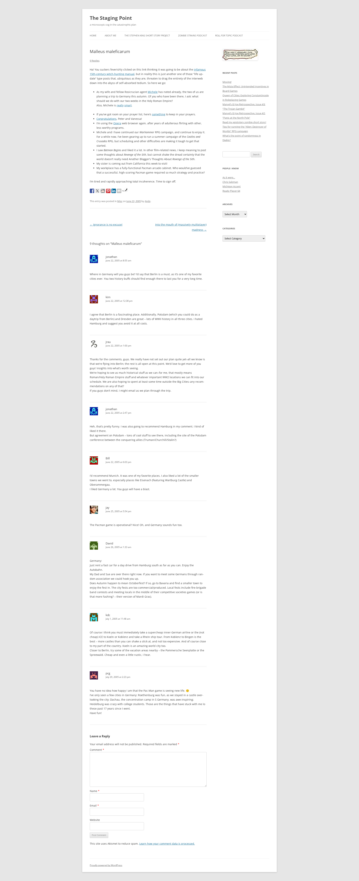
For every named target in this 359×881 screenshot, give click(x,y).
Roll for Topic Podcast (229, 35)
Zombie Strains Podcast (192, 35)
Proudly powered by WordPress (106, 865)
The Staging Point (111, 18)
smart (128, 105)
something (158, 114)
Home (93, 35)
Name (94, 791)
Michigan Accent (232, 186)
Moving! (227, 82)
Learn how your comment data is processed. (167, 843)
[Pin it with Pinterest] (108, 191)
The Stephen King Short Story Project (147, 35)
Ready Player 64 (231, 191)
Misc (119, 201)
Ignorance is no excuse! (106, 224)
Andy (148, 201)
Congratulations (106, 119)
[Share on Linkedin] (113, 191)
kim (108, 297)
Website (95, 820)
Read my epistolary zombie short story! (244, 122)
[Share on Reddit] (103, 191)
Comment (97, 750)
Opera (117, 123)
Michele (153, 92)
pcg (108, 673)
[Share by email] (119, 191)
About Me (110, 35)
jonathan (111, 257)
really (120, 105)
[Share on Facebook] (92, 191)
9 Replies (94, 60)
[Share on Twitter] (97, 191)
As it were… (229, 177)
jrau (108, 342)
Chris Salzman (230, 182)
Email (94, 805)
